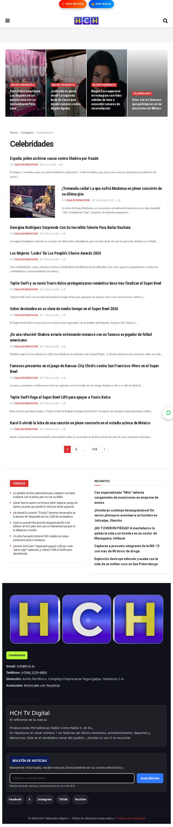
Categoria (27, 132)
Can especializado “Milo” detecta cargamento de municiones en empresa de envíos (126, 497)
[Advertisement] (86, 34)
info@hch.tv (26, 666)
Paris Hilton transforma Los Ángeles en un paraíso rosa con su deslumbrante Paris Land (25, 99)
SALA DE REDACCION (26, 164)
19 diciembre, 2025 (104, 200)
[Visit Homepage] (86, 20)
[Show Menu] (7, 21)
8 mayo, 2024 (49, 164)
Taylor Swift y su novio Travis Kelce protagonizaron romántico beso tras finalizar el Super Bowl (85, 283)
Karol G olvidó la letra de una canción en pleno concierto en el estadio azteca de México (80, 422)
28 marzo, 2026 (20, 116)
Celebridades (142, 93)
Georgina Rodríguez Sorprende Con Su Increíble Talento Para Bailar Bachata (70, 227)
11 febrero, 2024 (50, 315)
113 (94, 449)
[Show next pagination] (104, 449)
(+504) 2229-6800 (34, 672)
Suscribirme (150, 778)
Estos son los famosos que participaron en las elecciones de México (147, 104)
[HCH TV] (86, 619)
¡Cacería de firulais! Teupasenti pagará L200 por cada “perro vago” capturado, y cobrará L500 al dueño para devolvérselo (43, 550)
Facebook (15, 799)
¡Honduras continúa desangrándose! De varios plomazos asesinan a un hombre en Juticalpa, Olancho (125, 515)
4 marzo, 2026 (101, 116)
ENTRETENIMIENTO (22, 85)
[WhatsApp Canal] (168, 413)
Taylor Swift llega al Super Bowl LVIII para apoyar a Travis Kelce (60, 397)
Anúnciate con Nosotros (42, 685)
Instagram (45, 799)
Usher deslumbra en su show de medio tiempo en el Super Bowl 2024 (64, 308)
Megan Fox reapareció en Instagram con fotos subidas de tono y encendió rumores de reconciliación (106, 99)
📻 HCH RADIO (101, 3)
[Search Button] (165, 21)
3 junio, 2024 (141, 116)
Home (13, 132)
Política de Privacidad (131, 818)
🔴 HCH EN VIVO (73, 3)
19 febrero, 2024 (50, 233)
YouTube (80, 799)
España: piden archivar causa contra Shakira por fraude (54, 158)
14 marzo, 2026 (61, 116)
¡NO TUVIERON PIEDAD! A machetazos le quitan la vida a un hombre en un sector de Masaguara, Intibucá (125, 533)
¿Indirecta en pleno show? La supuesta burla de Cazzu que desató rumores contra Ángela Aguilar (66, 99)
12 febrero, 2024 (50, 289)
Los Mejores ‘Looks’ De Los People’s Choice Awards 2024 (55, 253)
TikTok (63, 799)
